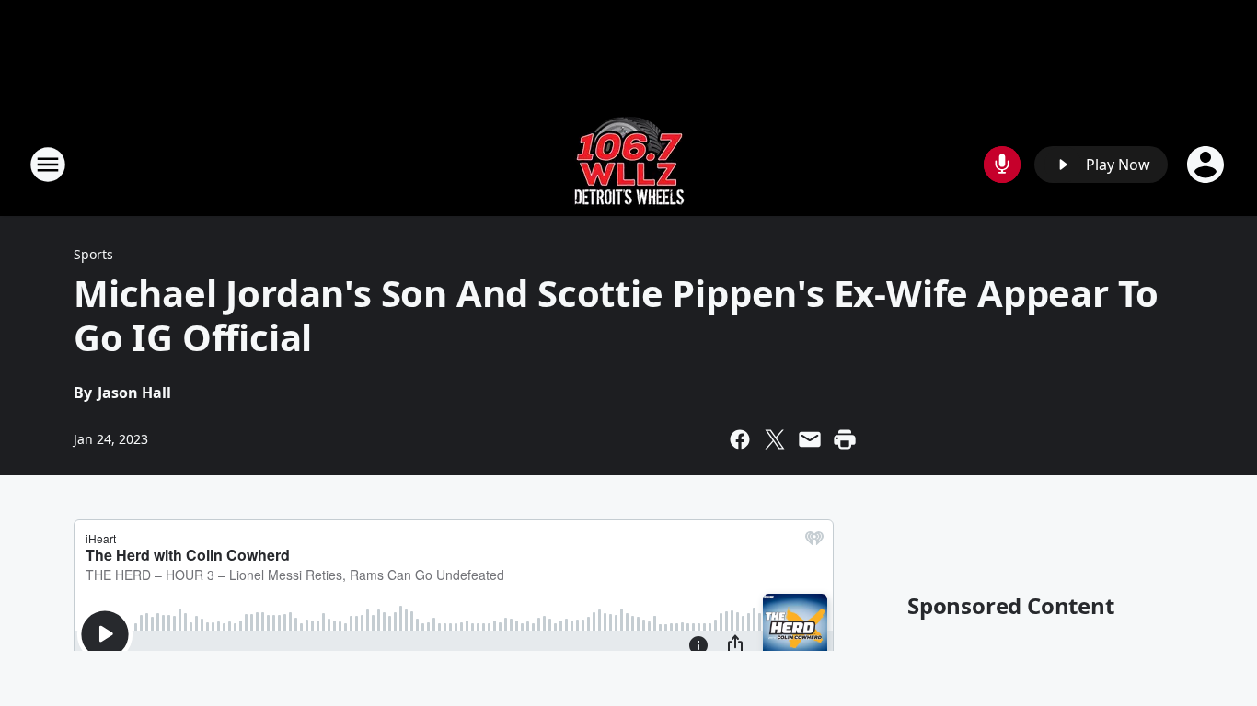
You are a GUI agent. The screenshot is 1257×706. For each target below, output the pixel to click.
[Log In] (1207, 164)
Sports (93, 254)
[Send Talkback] (1002, 164)
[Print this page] (845, 439)
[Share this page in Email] (810, 439)
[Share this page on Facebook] (740, 439)
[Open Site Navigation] (47, 164)
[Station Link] (628, 164)
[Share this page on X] (775, 439)
